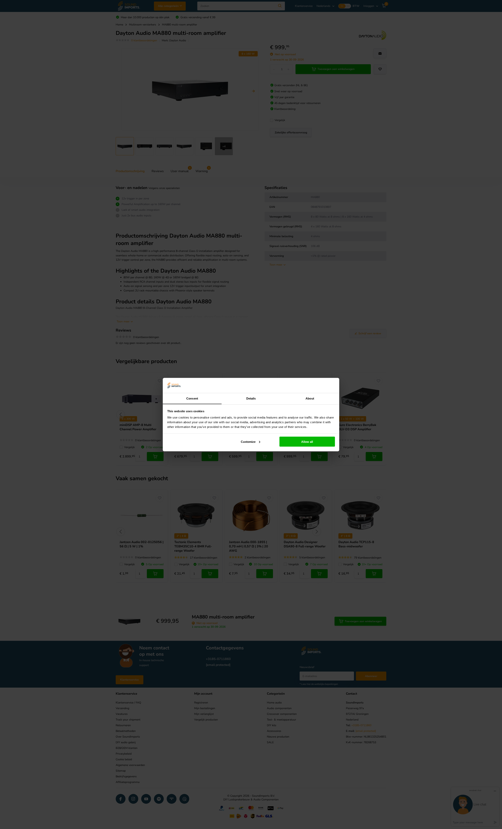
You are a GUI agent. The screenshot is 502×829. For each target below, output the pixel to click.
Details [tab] (251, 398)
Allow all (307, 441)
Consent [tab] (192, 398)
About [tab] (310, 398)
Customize (248, 441)
